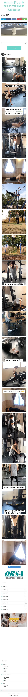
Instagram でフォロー (15, 566)
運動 (5, 678)
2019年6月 (14, 596)
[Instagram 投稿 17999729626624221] (14, 247)
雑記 (5, 686)
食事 (5, 680)
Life (4, 683)
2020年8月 (14, 586)
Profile (14, 48)
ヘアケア (6, 668)
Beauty (4, 664)
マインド (6, 685)
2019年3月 (14, 606)
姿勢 (5, 670)
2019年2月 (14, 609)
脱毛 (5, 671)
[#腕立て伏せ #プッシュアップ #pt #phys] (14, 400)
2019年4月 (14, 603)
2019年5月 (14, 599)
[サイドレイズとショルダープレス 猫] (14, 476)
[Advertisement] (14, 643)
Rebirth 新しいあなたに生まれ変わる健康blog (14, 6)
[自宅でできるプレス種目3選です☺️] (14, 552)
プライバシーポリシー (11, 693)
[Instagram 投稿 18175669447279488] (14, 222)
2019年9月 (14, 590)
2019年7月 (14, 593)
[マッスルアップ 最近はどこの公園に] (14, 425)
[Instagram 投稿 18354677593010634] (14, 196)
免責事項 (18, 693)
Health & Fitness (7, 674)
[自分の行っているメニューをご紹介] (14, 323)
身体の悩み (6, 677)
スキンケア (6, 666)
